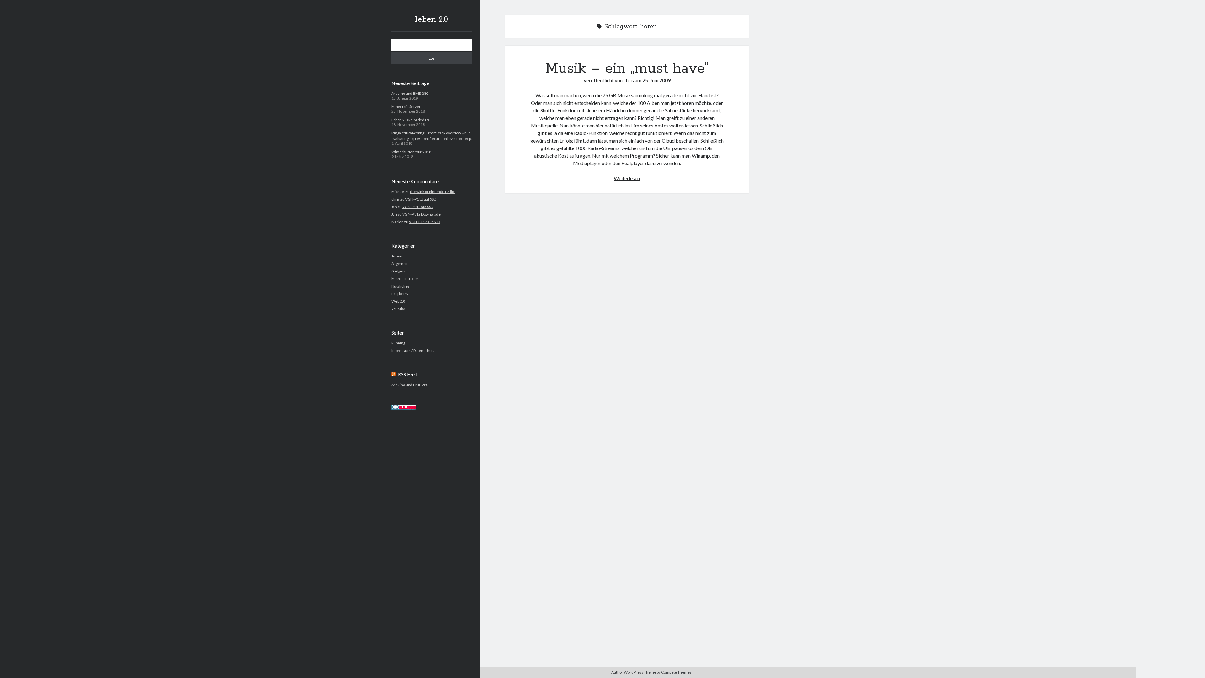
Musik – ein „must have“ (627, 68)
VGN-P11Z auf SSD (420, 199)
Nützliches (400, 286)
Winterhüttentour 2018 (411, 151)
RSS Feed (407, 374)
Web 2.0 (398, 301)
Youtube (398, 308)
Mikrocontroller (404, 278)
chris (629, 80)
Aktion (396, 256)
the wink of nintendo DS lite (432, 191)
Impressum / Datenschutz (413, 350)
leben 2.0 (431, 19)
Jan (394, 214)
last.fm (631, 125)
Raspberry (399, 293)
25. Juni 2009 (656, 80)
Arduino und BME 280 (409, 93)
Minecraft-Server (405, 106)
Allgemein (400, 263)
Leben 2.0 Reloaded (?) (410, 119)
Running (398, 343)
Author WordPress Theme (633, 672)
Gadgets (398, 271)
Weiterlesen (627, 178)
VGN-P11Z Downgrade (421, 214)
